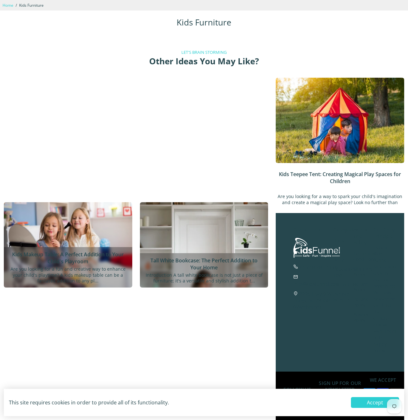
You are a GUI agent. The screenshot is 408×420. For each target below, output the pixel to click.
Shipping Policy (362, 271)
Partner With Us (341, 297)
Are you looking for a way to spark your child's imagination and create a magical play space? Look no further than (340, 199)
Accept (375, 402)
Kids (337, 250)
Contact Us (344, 285)
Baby (338, 260)
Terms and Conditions (364, 256)
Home (8, 5)
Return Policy (360, 287)
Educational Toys (345, 272)
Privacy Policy (360, 317)
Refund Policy (361, 302)
